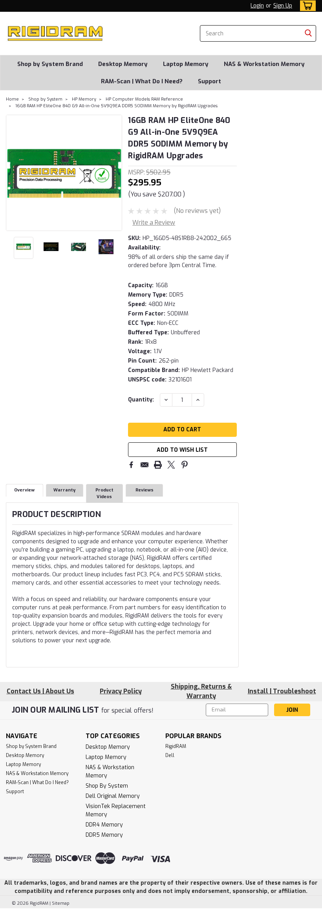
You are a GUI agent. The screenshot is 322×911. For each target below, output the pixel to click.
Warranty (64, 490)
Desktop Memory (123, 64)
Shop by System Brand (50, 64)
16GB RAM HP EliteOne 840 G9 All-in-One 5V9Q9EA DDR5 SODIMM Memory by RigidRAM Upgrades (116, 106)
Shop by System (45, 99)
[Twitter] (171, 465)
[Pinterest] (184, 465)
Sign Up (282, 5)
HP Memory (84, 99)
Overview (24, 490)
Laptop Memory (186, 64)
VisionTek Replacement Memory (116, 810)
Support (209, 81)
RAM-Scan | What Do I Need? (142, 81)
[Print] (158, 465)
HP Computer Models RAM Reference (144, 99)
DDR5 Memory (104, 835)
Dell (169, 755)
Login (257, 5)
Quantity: (141, 399)
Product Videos (104, 493)
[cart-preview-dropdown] (306, 5)
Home (12, 99)
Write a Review (153, 222)
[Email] (144, 465)
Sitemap (61, 903)
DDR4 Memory (104, 825)
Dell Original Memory (113, 796)
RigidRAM (175, 746)
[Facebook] (131, 465)
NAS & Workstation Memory (264, 64)
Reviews (144, 490)
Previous (13, 173)
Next (115, 173)
